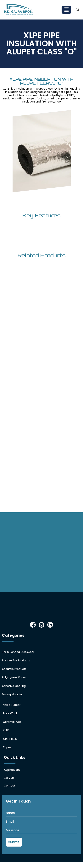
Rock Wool (10, 713)
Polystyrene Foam (14, 677)
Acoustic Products (14, 669)
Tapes (7, 747)
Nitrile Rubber (11, 705)
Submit (13, 842)
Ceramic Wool (12, 722)
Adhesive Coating (14, 686)
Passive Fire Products (16, 660)
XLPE (6, 730)
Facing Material (12, 694)
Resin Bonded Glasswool (18, 652)
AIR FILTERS (10, 739)
